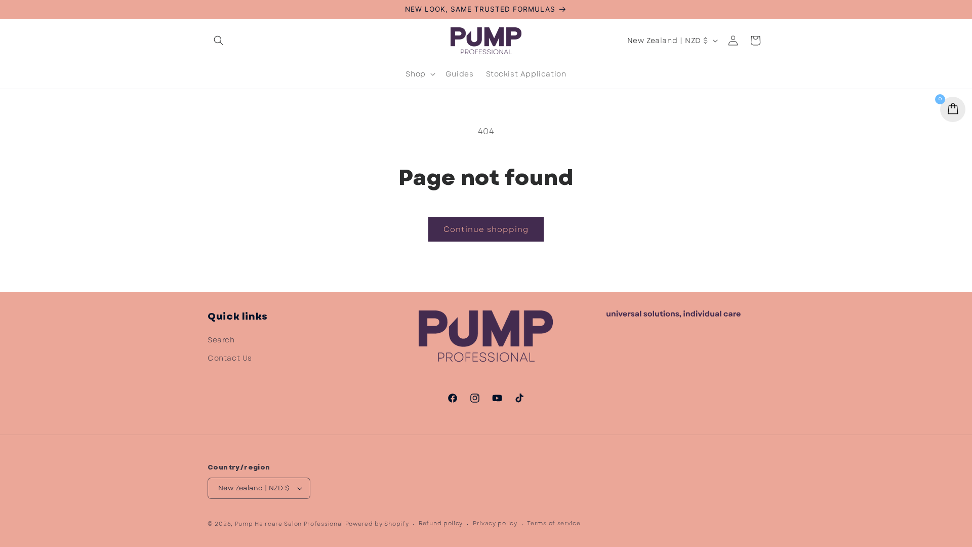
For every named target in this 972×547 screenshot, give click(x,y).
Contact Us (230, 358)
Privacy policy (495, 523)
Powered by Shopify (377, 524)
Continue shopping (486, 229)
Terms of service (553, 523)
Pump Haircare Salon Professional (289, 524)
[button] (219, 40)
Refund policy (441, 523)
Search (221, 340)
